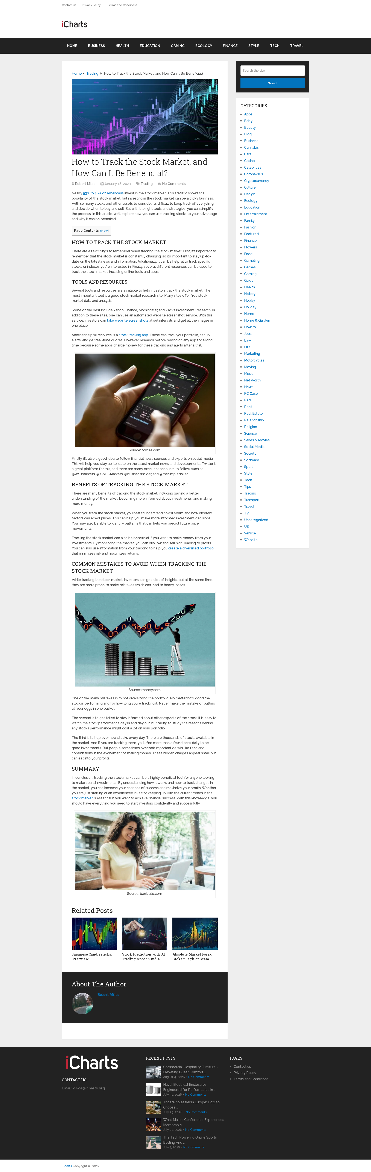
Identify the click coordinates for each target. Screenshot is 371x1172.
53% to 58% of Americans (103, 193)
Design (249, 194)
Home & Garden (257, 320)
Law (247, 340)
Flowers (250, 247)
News (248, 387)
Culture (250, 187)
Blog (248, 134)
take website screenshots (127, 320)
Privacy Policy (91, 5)
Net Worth (252, 380)
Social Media (254, 447)
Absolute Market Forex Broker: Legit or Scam (192, 956)
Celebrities (252, 167)
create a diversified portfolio (191, 548)
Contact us (69, 5)
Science (250, 433)
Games (250, 267)
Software (251, 460)
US (246, 527)
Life (247, 347)
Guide (249, 280)
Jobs (248, 334)
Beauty (250, 128)
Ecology (203, 46)
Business (96, 46)
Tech (274, 46)
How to (250, 327)
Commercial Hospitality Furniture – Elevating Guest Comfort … (190, 1069)
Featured (251, 234)
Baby (248, 121)
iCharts (67, 1166)
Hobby (249, 300)
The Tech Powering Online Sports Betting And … (190, 1140)
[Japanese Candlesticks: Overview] (94, 934)
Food (248, 254)
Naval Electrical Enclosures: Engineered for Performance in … (189, 1087)
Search (273, 83)
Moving (250, 367)
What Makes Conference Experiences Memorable (193, 1122)
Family (249, 221)
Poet (248, 407)
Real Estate (253, 413)
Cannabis (251, 147)
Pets (248, 400)
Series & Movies (257, 440)
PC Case (251, 394)
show (104, 230)
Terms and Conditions (122, 5)
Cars (247, 154)
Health (122, 46)
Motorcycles (254, 360)
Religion (250, 427)
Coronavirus (253, 174)
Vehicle (250, 533)
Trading (147, 184)
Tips (247, 487)
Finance (230, 46)
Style (253, 46)
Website (251, 540)
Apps (248, 114)
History (249, 294)
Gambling (252, 261)
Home (72, 46)
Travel (297, 46)
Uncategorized (256, 520)
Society (250, 453)
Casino (249, 161)
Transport (252, 500)
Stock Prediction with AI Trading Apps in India (143, 956)
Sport (248, 467)
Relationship (254, 420)
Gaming (178, 46)
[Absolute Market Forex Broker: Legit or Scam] (195, 934)
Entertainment (255, 214)
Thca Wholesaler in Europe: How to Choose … (191, 1104)
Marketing (252, 354)
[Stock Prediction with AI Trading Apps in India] (144, 934)
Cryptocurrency (256, 181)
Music (248, 374)
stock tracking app (133, 335)
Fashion (250, 227)
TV (246, 513)
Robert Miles (85, 184)
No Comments (174, 184)
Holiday (250, 307)
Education (150, 46)
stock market (82, 798)
